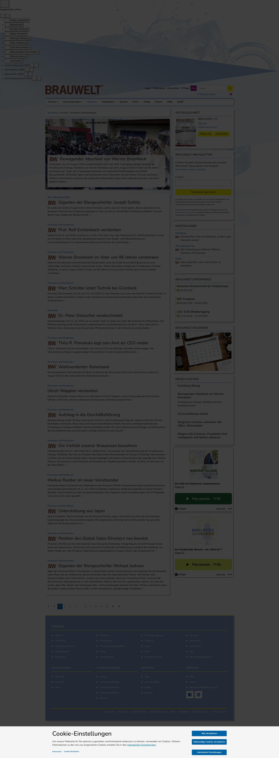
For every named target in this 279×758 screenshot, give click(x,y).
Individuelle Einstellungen (209, 752)
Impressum (56, 751)
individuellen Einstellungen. (141, 745)
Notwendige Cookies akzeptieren (209, 741)
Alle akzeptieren (209, 733)
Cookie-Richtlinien (71, 751)
